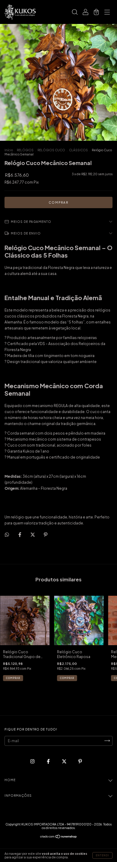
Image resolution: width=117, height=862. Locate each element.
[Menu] (107, 12)
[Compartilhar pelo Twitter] (33, 534)
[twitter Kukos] (64, 761)
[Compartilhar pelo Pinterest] (45, 534)
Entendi (102, 855)
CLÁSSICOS (78, 150)
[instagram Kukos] (32, 761)
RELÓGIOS (25, 150)
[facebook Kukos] (48, 761)
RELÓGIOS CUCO (51, 150)
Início (8, 150)
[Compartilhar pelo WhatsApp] (6, 534)
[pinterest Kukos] (80, 761)
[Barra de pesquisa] (75, 12)
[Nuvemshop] (58, 837)
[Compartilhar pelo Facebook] (20, 534)
